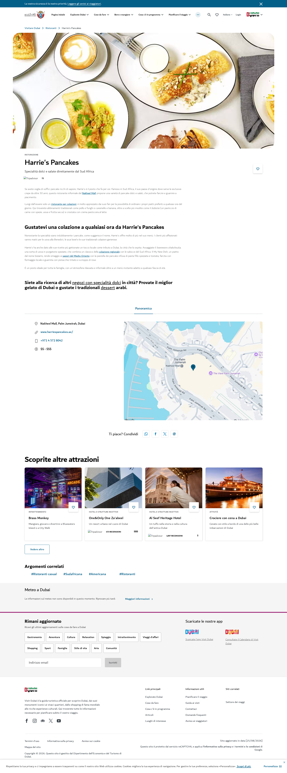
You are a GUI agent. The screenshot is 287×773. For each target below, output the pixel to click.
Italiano (226, 15)
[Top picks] (217, 15)
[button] (273, 766)
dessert (108, 287)
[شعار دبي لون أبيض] (31, 690)
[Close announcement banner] (261, 4)
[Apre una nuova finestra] (155, 434)
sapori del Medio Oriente (76, 256)
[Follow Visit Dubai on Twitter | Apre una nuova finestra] (51, 721)
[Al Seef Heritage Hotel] (173, 488)
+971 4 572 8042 (52, 340)
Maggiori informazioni (137, 599)
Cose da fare (100, 15)
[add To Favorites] (258, 168)
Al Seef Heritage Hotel (165, 518)
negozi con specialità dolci (96, 282)
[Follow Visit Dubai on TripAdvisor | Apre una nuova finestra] (43, 721)
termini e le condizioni (247, 746)
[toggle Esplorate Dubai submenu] (88, 14)
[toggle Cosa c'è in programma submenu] (162, 14)
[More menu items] (198, 14)
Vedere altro (37, 549)
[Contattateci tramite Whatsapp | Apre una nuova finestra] (146, 434)
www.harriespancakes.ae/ (57, 332)
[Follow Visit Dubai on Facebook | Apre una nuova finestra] (27, 721)
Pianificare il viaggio (178, 15)
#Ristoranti (127, 574)
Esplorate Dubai (78, 15)
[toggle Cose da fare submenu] (108, 14)
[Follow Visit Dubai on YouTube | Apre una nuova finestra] (59, 721)
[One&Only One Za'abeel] (113, 488)
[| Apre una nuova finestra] (35, 721)
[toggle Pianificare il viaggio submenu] (190, 14)
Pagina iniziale (58, 15)
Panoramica (143, 308)
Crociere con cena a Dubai (228, 518)
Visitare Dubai (32, 28)
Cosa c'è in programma (149, 15)
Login (238, 15)
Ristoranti (51, 28)
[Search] (209, 15)
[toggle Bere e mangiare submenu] (132, 14)
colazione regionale (109, 252)
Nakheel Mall (89, 193)
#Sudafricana (72, 574)
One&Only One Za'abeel (106, 518)
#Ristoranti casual (44, 574)
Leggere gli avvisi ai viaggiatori (84, 4)
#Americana (97, 574)
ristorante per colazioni (63, 204)
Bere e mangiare (122, 15)
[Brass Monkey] (53, 488)
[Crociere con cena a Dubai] (234, 488)
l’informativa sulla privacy (217, 746)
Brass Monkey (39, 518)
